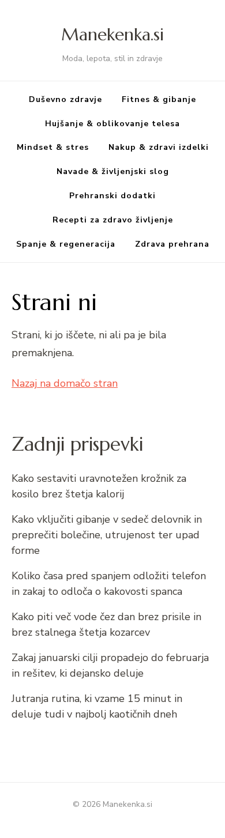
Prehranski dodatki (112, 195)
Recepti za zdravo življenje (112, 219)
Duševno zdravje (65, 99)
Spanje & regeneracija (65, 244)
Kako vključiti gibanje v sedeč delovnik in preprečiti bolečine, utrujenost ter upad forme (107, 534)
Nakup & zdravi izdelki (158, 147)
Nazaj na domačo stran (65, 383)
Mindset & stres (53, 147)
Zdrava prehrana (172, 244)
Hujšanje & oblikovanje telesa (112, 123)
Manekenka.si (112, 34)
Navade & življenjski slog (113, 171)
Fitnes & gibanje (159, 99)
